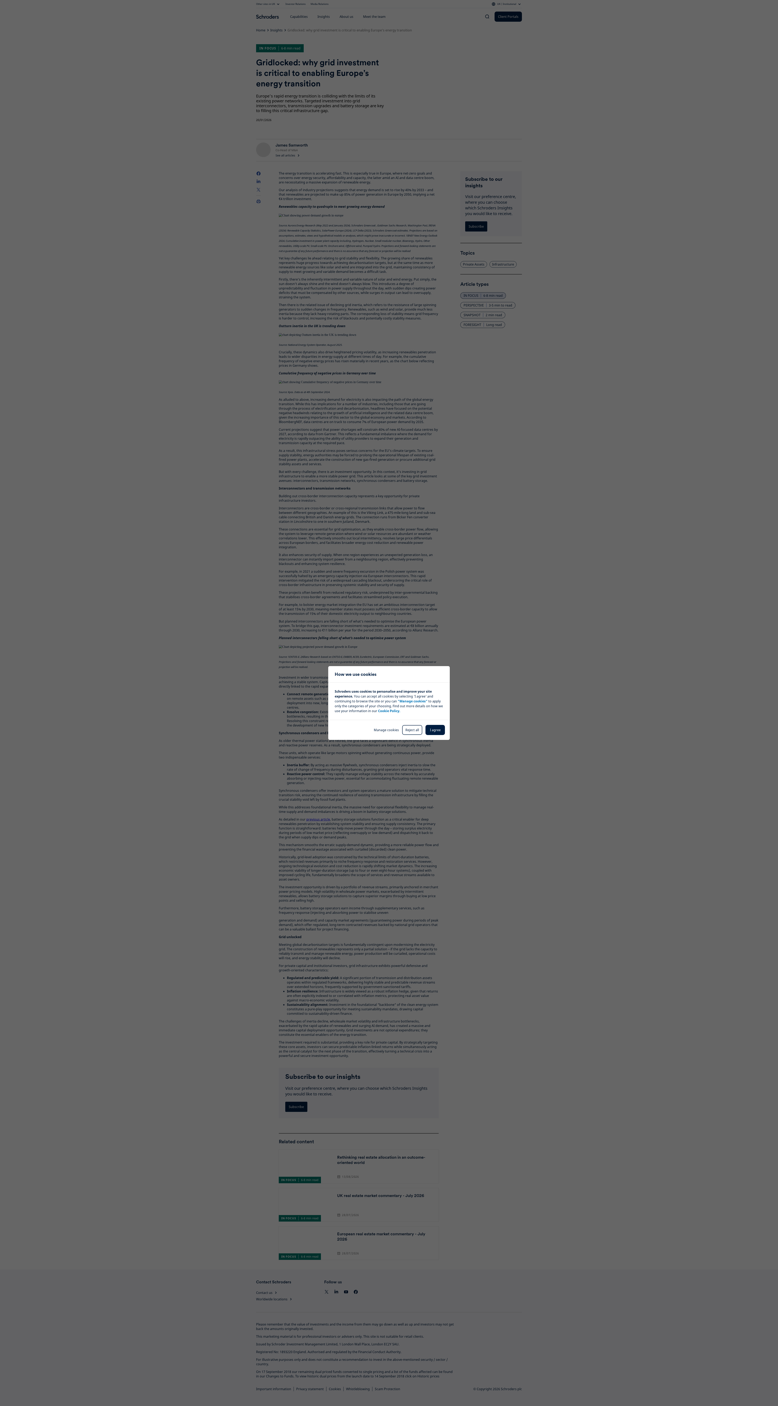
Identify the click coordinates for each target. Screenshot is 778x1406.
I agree (435, 730)
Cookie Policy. (389, 711)
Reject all (412, 730)
